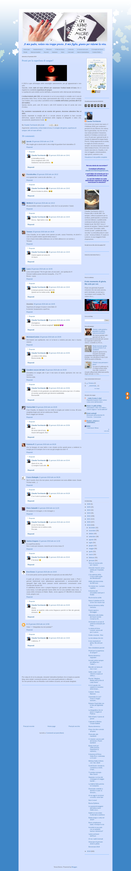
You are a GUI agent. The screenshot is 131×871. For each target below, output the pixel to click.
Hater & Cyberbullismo (83, 52)
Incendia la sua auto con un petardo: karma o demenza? (96, 829)
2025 (89, 507)
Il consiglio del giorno (60, 128)
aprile (91, 551)
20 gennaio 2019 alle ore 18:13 (44, 203)
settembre (92, 536)
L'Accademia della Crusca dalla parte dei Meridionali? (95, 576)
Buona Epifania (94, 803)
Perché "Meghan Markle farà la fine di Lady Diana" (96, 680)
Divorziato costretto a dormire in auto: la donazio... (96, 790)
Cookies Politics (96, 52)
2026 (89, 504)
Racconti (46, 52)
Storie (62, 52)
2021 (89, 519)
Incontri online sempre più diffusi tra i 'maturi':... (96, 662)
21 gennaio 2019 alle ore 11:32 (49, 541)
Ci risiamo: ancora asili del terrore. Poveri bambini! (96, 741)
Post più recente (28, 726)
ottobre (91, 533)
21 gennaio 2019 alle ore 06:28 (59, 493)
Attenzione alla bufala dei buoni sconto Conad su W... (96, 617)
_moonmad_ (92, 386)
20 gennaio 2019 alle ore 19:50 (59, 320)
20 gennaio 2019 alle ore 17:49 (42, 141)
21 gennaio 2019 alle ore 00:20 (45, 444)
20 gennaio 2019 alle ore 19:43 (59, 217)
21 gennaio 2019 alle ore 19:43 (46, 572)
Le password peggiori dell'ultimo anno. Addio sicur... (96, 808)
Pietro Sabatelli (31, 508)
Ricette (25, 52)
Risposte (32, 152)
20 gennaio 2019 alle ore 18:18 (43, 232)
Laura (28, 269)
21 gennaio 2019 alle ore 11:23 (48, 508)
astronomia (34, 128)
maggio (91, 548)
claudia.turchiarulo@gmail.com (96, 170)
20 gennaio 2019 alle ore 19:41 (59, 155)
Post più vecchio (74, 726)
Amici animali (91, 413)
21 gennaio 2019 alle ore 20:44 (59, 522)
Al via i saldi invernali (96, 839)
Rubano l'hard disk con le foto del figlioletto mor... (96, 705)
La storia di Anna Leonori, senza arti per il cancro (96, 630)
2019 (89, 525)
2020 (89, 522)
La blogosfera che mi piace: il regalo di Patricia (96, 712)
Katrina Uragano (32, 541)
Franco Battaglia (32, 477)
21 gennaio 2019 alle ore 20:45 (59, 605)
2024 (89, 510)
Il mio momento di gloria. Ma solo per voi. (96, 643)
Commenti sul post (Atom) (55, 733)
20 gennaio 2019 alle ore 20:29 (46, 407)
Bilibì (88, 426)
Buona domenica (94, 726)
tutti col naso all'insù (34, 130)
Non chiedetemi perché (96, 648)
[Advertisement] (22, 3)
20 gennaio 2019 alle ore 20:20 (56, 370)
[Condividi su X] (54, 125)
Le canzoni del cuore (82, 49)
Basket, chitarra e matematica (93, 421)
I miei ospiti (71, 52)
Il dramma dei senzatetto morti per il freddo (96, 592)
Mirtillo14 (29, 203)
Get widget (96, 388)
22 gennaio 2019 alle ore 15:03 (59, 638)
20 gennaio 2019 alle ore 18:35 (41, 269)
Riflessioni (49, 49)
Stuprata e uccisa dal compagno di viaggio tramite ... (96, 779)
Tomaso (29, 232)
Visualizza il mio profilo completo (96, 157)
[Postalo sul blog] (52, 125)
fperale (28, 141)
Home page (27, 49)
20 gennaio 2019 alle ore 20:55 (59, 353)
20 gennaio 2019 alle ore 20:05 (50, 337)
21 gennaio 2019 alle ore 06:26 (49, 477)
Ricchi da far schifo (95, 597)
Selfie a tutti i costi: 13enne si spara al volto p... (96, 673)
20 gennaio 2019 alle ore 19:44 (59, 287)
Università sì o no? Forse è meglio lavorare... (95, 698)
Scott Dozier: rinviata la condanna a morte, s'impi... (96, 767)
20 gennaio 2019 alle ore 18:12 (47, 174)
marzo (91, 554)
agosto (91, 539)
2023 (89, 513)
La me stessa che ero (96, 638)
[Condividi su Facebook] (55, 125)
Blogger (74, 867)
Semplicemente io (38, 49)
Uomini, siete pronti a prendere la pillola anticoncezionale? (100, 331)
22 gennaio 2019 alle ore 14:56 (38, 624)
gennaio (92, 560)
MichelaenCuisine (32, 337)
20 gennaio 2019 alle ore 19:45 (44, 304)
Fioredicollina (31, 174)
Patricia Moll (30, 407)
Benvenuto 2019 (94, 847)
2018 (89, 851)
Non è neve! (93, 800)
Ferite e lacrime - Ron (96, 635)
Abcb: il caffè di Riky (94, 406)
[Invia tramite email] (50, 125)
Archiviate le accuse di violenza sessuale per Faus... (97, 623)
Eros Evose (30, 572)
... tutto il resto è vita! (94, 398)
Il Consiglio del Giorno (97, 49)
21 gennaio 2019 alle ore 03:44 (59, 460)
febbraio (92, 557)
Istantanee (55, 52)
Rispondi (29, 147)
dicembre (92, 527)
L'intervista (71, 49)
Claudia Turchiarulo (38, 155)
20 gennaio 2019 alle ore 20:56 (59, 388)
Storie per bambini (35, 52)
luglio (91, 542)
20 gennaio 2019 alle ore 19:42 (59, 188)
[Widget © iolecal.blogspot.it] (130, 397)
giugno (91, 545)
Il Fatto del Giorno (59, 49)
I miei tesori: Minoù (92, 428)
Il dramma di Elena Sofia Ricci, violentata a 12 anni (97, 756)
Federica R (30, 444)
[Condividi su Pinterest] (57, 125)
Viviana (91, 383)
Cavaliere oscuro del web (35, 370)
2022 (89, 516)
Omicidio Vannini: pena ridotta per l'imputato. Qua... (96, 569)
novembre (92, 530)
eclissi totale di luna (45, 128)
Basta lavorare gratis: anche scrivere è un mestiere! (100, 347)
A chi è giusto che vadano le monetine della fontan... (96, 687)
